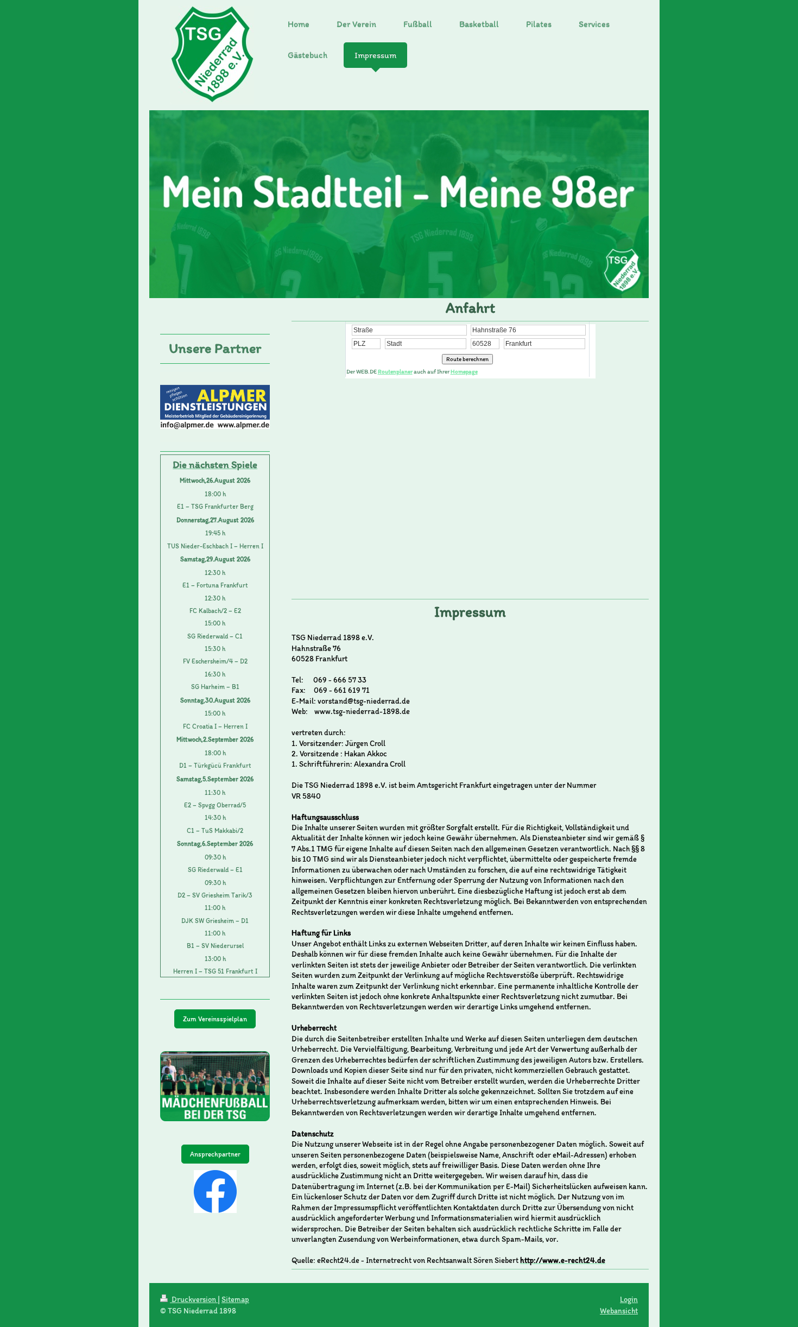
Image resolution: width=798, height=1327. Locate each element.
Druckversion (194, 1299)
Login (629, 1299)
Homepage (464, 371)
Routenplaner (395, 371)
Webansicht (619, 1311)
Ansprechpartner (215, 1154)
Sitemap (235, 1299)
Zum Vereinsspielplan (215, 1019)
